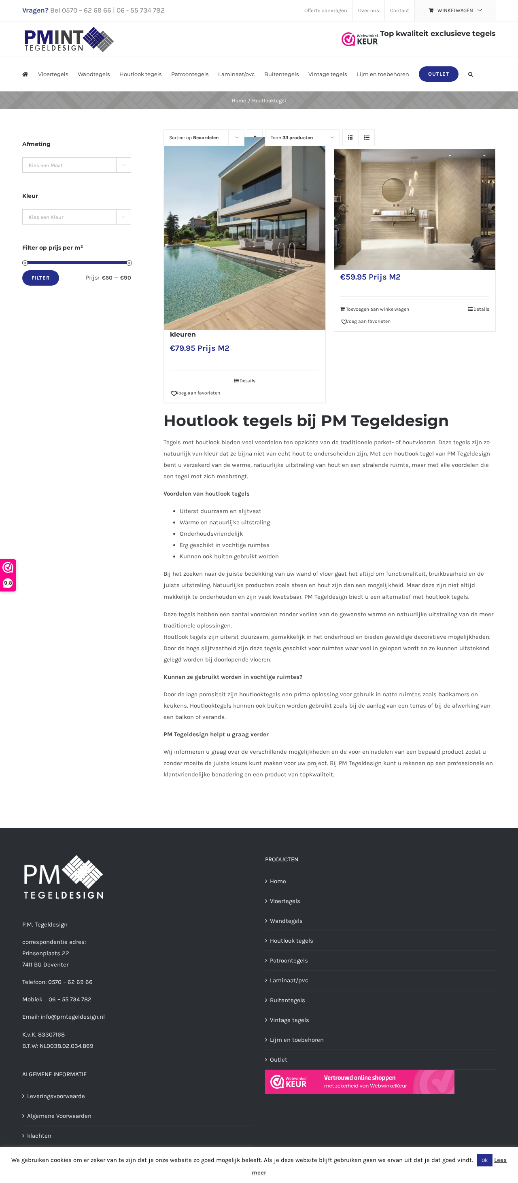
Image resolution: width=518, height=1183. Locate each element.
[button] (470, 74)
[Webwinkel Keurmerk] (360, 33)
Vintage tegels (289, 1020)
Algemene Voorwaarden (59, 1115)
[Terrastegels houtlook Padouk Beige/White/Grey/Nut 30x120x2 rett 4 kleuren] (244, 233)
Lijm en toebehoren (297, 1039)
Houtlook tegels (291, 940)
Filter (41, 278)
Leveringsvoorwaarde (56, 1096)
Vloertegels (285, 901)
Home (278, 881)
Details (247, 381)
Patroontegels (289, 960)
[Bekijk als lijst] (366, 138)
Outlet (278, 1059)
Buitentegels (287, 1000)
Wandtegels (286, 920)
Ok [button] (485, 1160)
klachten (39, 1135)
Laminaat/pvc (289, 980)
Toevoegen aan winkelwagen (377, 309)
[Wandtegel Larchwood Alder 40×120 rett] (414, 210)
